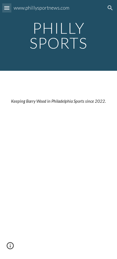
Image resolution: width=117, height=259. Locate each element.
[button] (7, 8)
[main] (58, 35)
